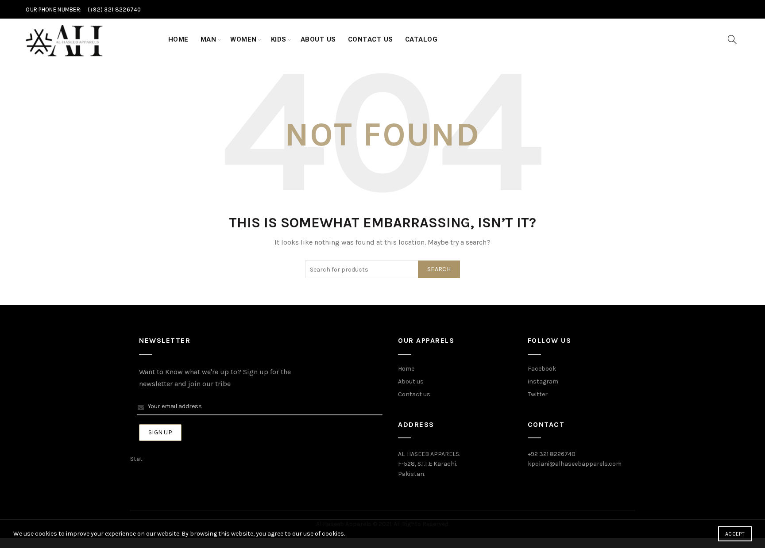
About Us (318, 39)
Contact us (414, 394)
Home (178, 39)
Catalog (421, 39)
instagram (543, 381)
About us (411, 381)
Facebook (542, 368)
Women (243, 39)
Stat (136, 459)
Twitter (538, 394)
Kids (278, 39)
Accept (735, 534)
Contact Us (370, 39)
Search (439, 269)
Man (208, 39)
